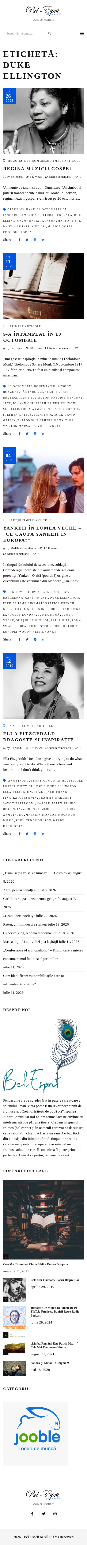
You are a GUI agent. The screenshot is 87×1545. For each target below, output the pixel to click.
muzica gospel (61, 226)
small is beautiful (21, 626)
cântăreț (29, 392)
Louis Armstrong (37, 409)
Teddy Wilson (39, 820)
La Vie (13, 725)
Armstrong (18, 780)
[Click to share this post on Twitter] (27, 240)
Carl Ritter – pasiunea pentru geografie (32, 899)
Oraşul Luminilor (32, 620)
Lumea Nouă (49, 614)
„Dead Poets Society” (19, 916)
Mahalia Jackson (40, 220)
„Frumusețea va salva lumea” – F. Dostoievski (37, 873)
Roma (77, 620)
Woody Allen (31, 631)
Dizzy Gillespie (31, 786)
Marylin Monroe (41, 814)
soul (20, 820)
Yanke (50, 631)
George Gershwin (29, 609)
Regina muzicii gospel (38, 168)
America (29, 215)
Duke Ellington (35, 397)
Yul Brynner (49, 426)
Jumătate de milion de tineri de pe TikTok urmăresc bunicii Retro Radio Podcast (55, 1311)
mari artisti (69, 220)
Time (69, 420)
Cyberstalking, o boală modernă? (28, 933)
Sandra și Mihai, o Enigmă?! (50, 1363)
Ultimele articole (64, 160)
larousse (11, 614)
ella (7, 792)
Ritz (66, 620)
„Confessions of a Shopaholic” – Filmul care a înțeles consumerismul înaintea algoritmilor (43, 954)
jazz (7, 403)
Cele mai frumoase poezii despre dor (55, 1280)
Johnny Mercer (41, 809)
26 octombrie (49, 209)
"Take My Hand (21, 209)
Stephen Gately (17, 414)
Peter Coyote (66, 409)
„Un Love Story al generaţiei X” (38, 592)
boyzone (11, 392)
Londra (29, 614)
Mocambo (66, 814)
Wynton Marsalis (19, 426)
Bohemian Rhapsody (53, 386)
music (8, 820)
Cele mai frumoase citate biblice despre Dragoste (35, 1264)
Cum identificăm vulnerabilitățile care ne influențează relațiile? (34, 980)
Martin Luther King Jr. (24, 226)
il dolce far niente (64, 609)
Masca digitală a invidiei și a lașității (30, 942)
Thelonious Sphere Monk (41, 420)
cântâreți (49, 392)
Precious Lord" (17, 232)
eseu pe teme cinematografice (31, 603)
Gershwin (28, 797)
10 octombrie (20, 386)
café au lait (36, 597)
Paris (56, 620)
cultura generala (55, 215)
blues (67, 780)
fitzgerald (44, 792)
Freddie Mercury (67, 397)
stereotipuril (53, 626)
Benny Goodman (46, 780)
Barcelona (13, 597)
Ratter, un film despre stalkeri (25, 924)
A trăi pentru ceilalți (18, 890)
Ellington (22, 792)
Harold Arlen (50, 803)
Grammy (46, 797)
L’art (12, 520)
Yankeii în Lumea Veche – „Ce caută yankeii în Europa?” (42, 534)
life (60, 809)
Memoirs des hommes (27, 160)
